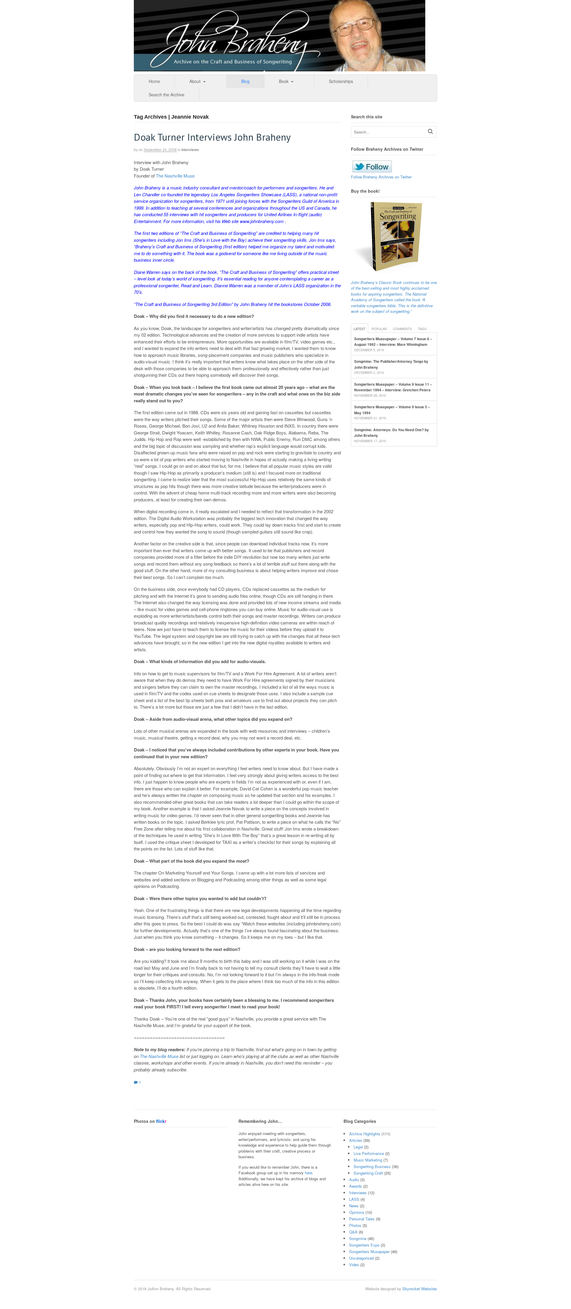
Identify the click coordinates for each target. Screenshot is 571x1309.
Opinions (356, 1212)
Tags (422, 328)
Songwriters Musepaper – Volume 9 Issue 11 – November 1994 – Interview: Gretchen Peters (393, 387)
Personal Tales (362, 1219)
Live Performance (369, 1153)
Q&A (353, 1232)
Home (154, 81)
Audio (354, 1179)
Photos (355, 1225)
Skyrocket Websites (419, 1288)
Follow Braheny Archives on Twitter (381, 177)
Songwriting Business (372, 1166)
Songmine (357, 1238)
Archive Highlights (364, 1134)
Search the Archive (166, 95)
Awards (355, 1186)
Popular (379, 328)
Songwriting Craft (368, 1173)
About (194, 81)
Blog (245, 81)
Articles (355, 1140)
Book (283, 81)
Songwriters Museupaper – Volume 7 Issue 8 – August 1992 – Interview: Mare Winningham (393, 341)
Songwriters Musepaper (369, 1251)
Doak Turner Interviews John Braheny (212, 137)
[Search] (430, 131)
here (308, 1172)
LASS (354, 1199)
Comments (402, 328)
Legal (358, 1147)
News (354, 1205)
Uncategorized (361, 1258)
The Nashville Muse (175, 175)
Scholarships (341, 81)
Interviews (190, 150)
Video (354, 1264)
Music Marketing (368, 1160)
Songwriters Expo (364, 1245)
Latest (359, 328)
